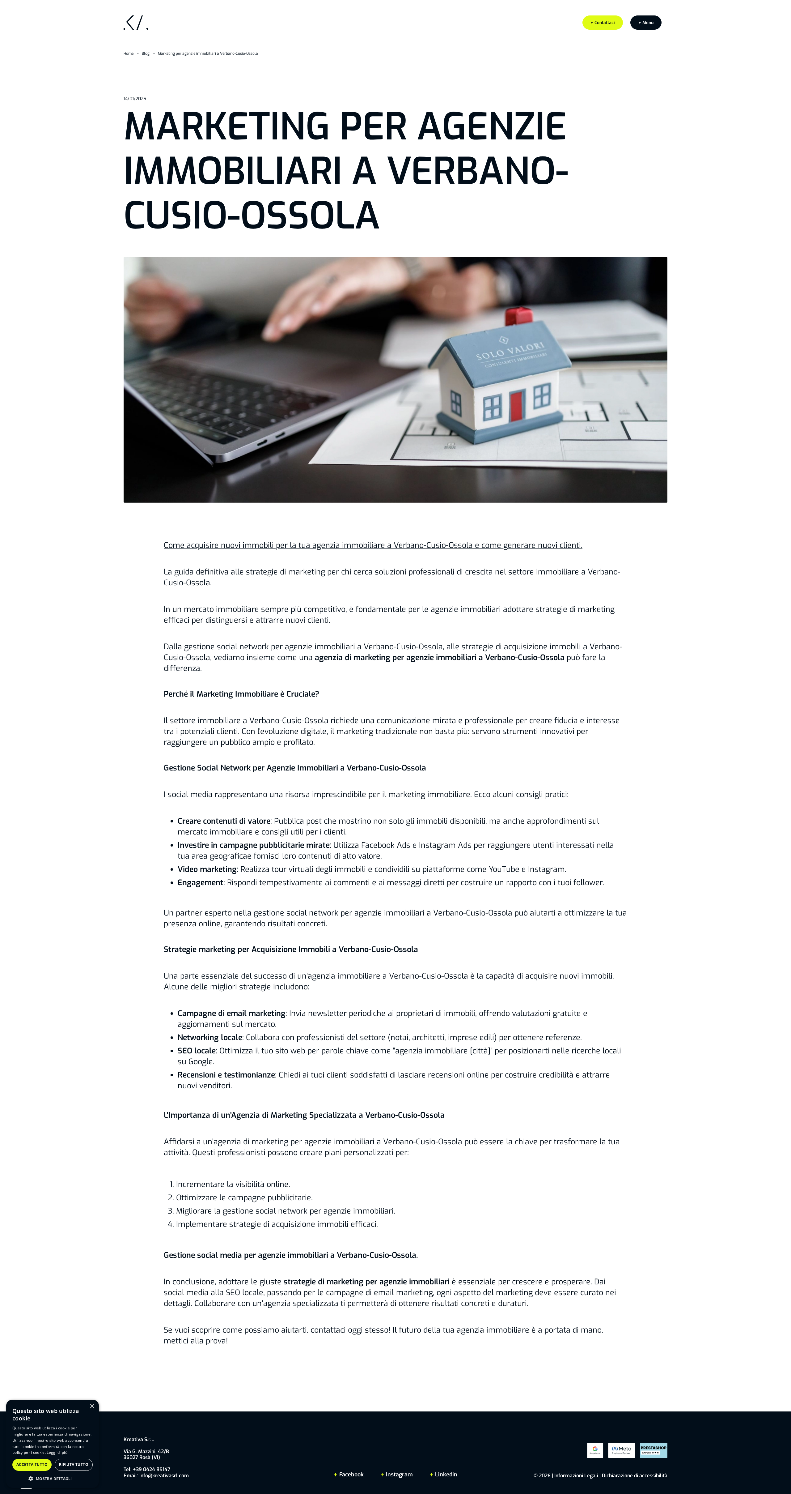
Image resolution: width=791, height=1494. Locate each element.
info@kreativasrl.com (164, 1475)
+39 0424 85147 (151, 1469)
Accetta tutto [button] (32, 1464)
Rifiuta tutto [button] (73, 1464)
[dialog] (52, 1444)
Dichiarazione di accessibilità (634, 1475)
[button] (646, 22)
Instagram (399, 1474)
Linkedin (445, 1474)
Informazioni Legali (576, 1475)
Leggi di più (57, 1452)
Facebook (351, 1474)
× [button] (92, 1406)
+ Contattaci (602, 23)
